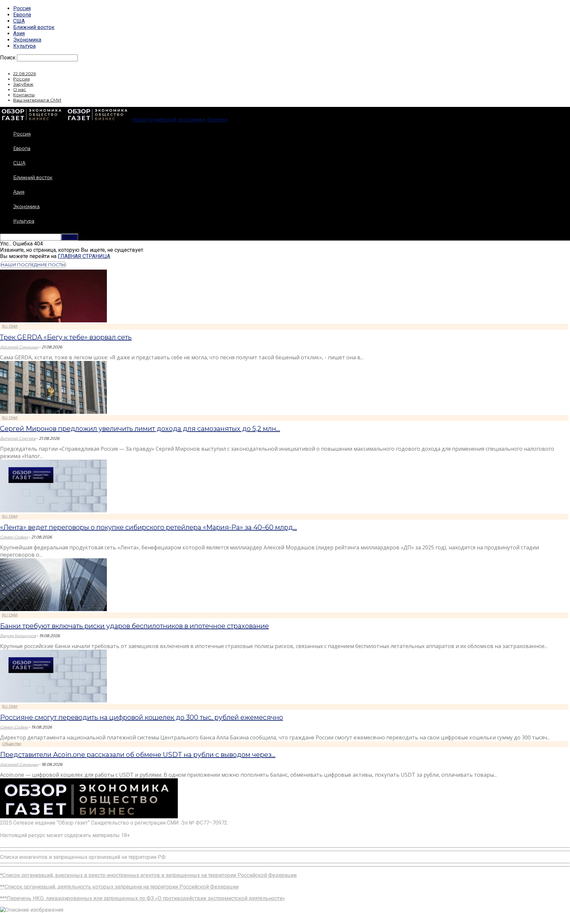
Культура (24, 46)
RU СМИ (9, 326)
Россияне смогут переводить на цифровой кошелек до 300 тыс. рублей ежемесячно (141, 717)
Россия (22, 8)
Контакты (24, 94)
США (19, 21)
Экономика (27, 40)
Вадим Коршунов (18, 635)
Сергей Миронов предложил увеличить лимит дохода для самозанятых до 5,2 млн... (140, 429)
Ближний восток (33, 27)
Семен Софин (14, 537)
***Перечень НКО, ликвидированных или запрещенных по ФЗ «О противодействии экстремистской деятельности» (142, 898)
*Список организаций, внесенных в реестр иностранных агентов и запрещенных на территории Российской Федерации (148, 875)
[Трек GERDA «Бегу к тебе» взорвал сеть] (53, 320)
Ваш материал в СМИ (37, 100)
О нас (19, 89)
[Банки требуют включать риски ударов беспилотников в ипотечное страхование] (53, 609)
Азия (19, 33)
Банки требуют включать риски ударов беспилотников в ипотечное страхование (134, 626)
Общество (11, 743)
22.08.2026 (24, 73)
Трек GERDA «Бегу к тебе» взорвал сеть (66, 337)
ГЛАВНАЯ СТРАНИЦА (84, 256)
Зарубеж (23, 84)
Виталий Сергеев (18, 438)
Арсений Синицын (19, 346)
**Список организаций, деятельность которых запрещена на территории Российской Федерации (119, 887)
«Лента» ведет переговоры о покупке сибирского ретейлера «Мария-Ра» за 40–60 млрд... (148, 527)
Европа (22, 15)
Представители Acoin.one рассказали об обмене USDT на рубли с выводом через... (137, 755)
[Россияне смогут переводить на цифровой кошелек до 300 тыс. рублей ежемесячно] (53, 701)
